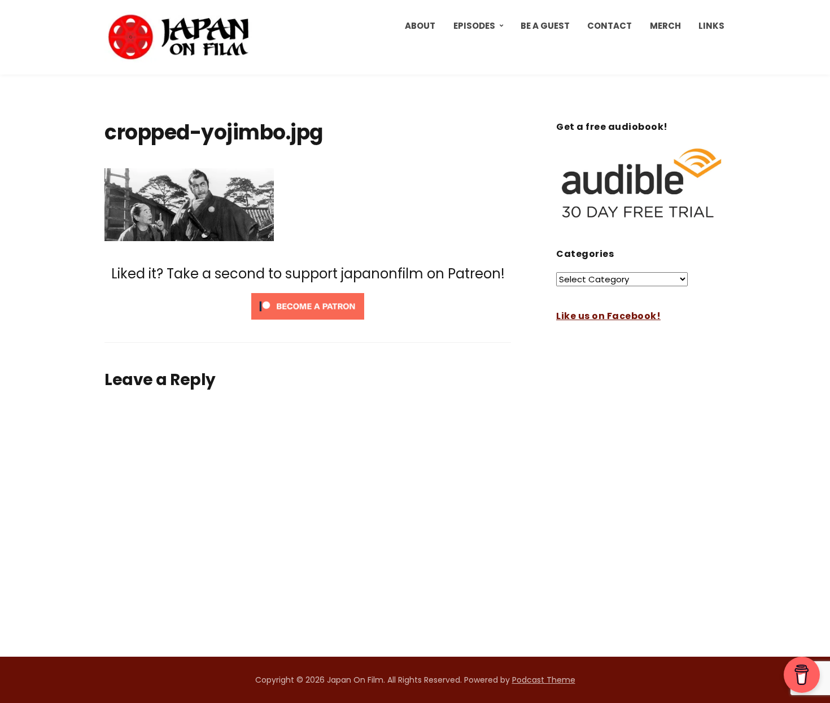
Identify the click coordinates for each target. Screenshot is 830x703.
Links (711, 26)
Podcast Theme (543, 679)
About (420, 26)
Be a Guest (545, 26)
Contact (609, 26)
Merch (665, 26)
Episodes (474, 26)
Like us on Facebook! (608, 315)
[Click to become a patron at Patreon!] (307, 305)
